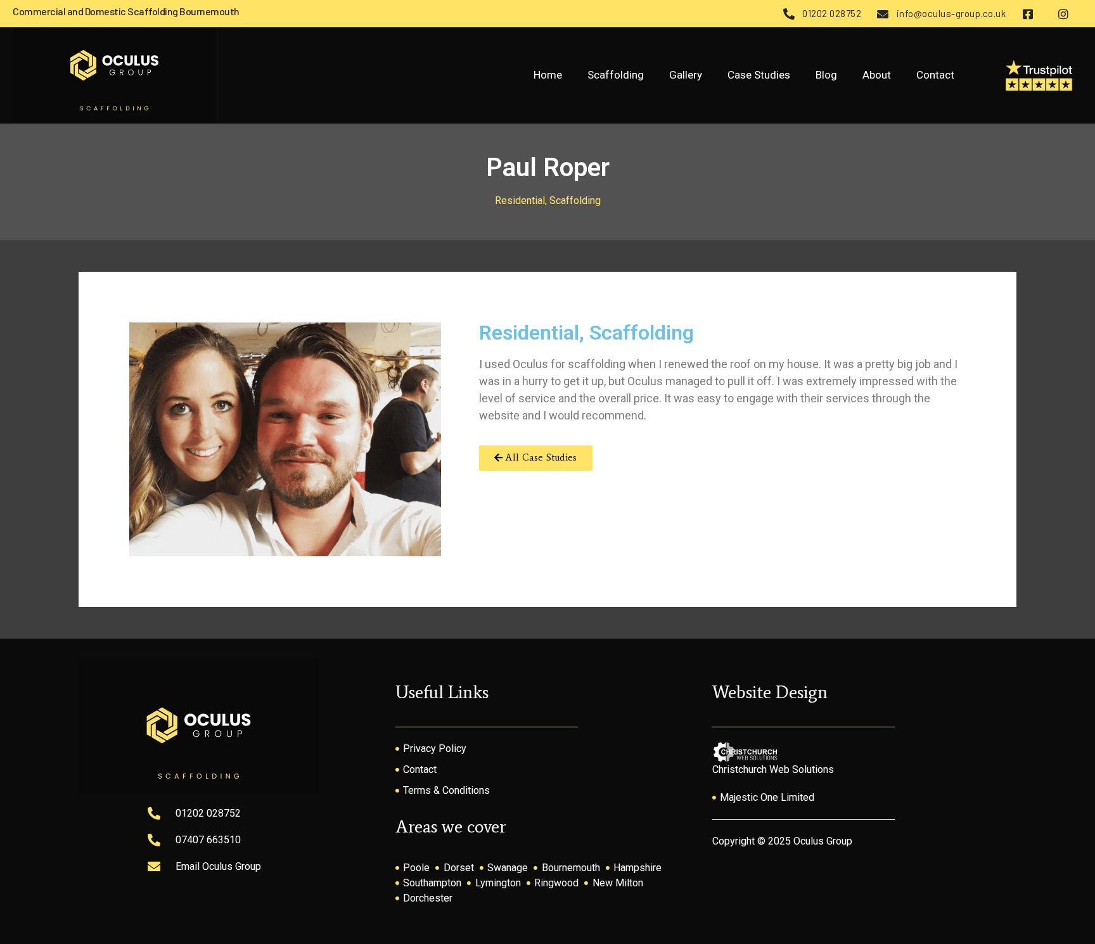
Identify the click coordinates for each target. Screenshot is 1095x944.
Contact (935, 74)
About (876, 74)
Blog (826, 74)
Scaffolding (615, 74)
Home (548, 74)
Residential (520, 201)
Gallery (685, 74)
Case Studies (758, 74)
